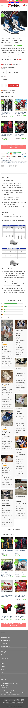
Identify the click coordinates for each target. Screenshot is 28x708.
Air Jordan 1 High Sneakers (12, 158)
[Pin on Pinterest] (13, 166)
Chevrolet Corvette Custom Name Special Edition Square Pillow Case (20, 595)
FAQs (2, 672)
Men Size (5, 76)
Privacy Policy (4, 652)
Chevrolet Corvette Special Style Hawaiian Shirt (20, 574)
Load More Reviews (14, 529)
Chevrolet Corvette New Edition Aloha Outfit (20, 113)
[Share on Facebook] (5, 166)
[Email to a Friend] (10, 166)
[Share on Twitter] (8, 166)
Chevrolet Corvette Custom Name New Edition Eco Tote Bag (6, 574)
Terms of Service (5, 654)
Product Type (8, 160)
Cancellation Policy (6, 646)
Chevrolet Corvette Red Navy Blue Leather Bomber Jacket (6, 136)
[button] (2, 5)
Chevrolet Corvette (15, 38)
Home (2, 38)
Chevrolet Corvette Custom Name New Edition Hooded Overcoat (7, 113)
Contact (3, 666)
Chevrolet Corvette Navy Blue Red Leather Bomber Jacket (21, 552)
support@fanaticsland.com (11, 683)
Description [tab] (5, 177)
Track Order (4, 669)
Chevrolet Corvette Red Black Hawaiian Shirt (6, 617)
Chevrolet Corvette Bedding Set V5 (19, 617)
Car (7, 38)
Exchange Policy (5, 649)
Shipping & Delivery (6, 637)
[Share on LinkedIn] (16, 166)
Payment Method (5, 640)
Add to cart (14, 85)
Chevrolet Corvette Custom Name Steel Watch (19, 136)
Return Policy (4, 643)
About (2, 663)
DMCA (3, 675)
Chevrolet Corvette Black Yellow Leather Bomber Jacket (7, 552)
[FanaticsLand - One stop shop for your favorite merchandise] (14, 5)
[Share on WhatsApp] (2, 166)
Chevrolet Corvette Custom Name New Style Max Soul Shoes (7, 595)
